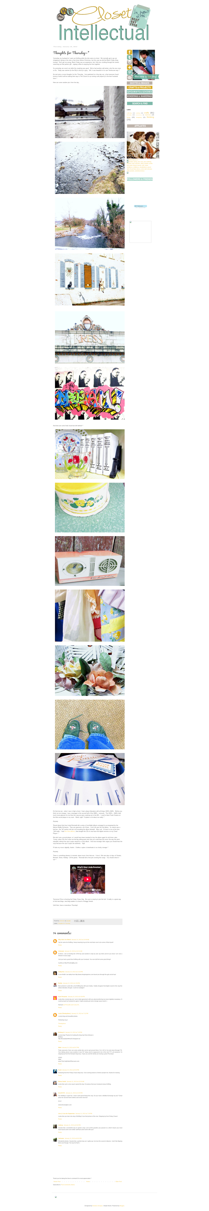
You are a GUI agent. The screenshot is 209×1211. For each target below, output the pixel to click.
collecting (129, 113)
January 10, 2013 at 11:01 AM (73, 951)
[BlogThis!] (77, 921)
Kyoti (60, 1070)
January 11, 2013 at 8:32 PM (72, 1125)
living (128, 117)
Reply (60, 945)
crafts (146, 113)
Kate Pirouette (62, 996)
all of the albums (69, 831)
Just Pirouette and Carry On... (71, 1005)
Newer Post (57, 1181)
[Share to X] (79, 921)
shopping (139, 117)
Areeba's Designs (97, 1206)
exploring (148, 115)
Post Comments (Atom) (68, 1184)
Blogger (122, 1206)
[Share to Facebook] (81, 921)
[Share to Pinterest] (83, 921)
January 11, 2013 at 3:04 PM (74, 1093)
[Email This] (75, 921)
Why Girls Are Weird (64, 939)
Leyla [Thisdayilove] (64, 1013)
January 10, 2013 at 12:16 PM (74, 972)
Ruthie (60, 983)
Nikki (59, 1047)
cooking (138, 113)
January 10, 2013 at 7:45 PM (73, 1032)
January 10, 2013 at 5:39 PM (76, 996)
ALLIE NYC (61, 1093)
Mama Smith (62, 1081)
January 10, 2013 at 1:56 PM (71, 983)
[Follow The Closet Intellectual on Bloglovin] (140, 207)
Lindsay (60, 1125)
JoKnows (61, 1138)
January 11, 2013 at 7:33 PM (83, 1113)
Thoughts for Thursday (64, 923)
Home (88, 1181)
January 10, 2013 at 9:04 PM (70, 1070)
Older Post (118, 1181)
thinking (150, 117)
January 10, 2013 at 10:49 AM (80, 939)
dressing (129, 115)
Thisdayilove (62, 1023)
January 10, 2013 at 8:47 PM (70, 1047)
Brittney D (61, 1032)
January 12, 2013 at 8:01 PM (73, 1138)
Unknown (61, 951)
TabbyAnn (61, 972)
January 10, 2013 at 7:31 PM (79, 1013)
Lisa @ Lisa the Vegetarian (66, 1113)
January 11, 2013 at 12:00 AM (75, 1081)
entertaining (139, 115)
